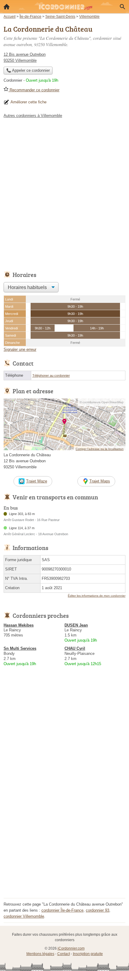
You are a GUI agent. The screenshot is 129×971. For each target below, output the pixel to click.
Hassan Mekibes (19, 625)
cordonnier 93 (97, 910)
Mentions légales (40, 954)
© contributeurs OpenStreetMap (102, 402)
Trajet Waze (36, 481)
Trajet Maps (99, 481)
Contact (63, 954)
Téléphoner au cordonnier (51, 375)
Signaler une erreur (20, 349)
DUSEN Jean (76, 625)
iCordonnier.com (71, 948)
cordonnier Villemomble (24, 916)
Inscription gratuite (88, 954)
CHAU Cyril (74, 648)
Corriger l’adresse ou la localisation (100, 449)
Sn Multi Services (20, 648)
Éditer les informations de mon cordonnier (96, 595)
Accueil (6, 6)
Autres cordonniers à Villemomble (33, 115)
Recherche (122, 6)
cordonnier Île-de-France (62, 910)
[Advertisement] (64, 193)
